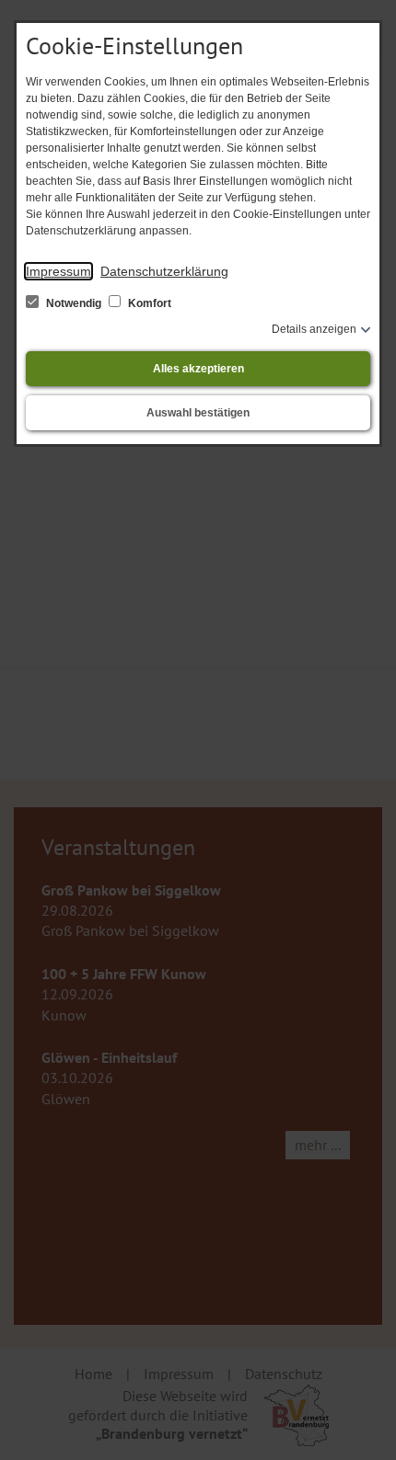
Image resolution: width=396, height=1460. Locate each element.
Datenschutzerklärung (164, 271)
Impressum (58, 271)
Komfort (148, 303)
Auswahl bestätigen (198, 412)
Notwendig (73, 303)
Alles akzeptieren (198, 368)
